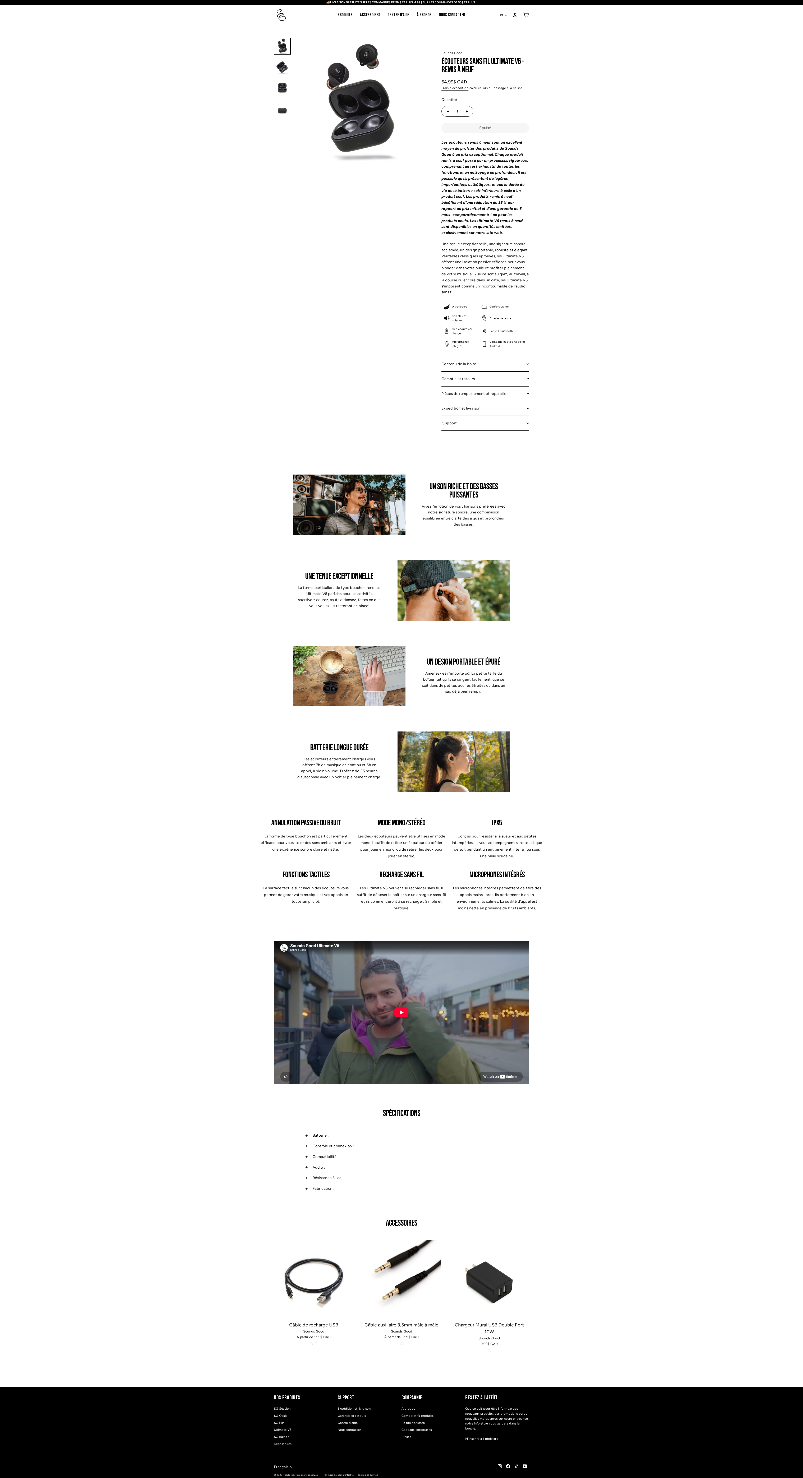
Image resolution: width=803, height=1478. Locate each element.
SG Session (282, 1408)
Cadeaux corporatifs (417, 1430)
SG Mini (279, 1423)
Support (449, 423)
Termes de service (368, 1475)
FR (502, 15)
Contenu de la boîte (458, 363)
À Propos (424, 15)
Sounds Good (452, 53)
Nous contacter (452, 15)
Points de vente (413, 1423)
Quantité (449, 99)
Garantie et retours (458, 378)
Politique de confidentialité (339, 1475)
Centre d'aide (398, 15)
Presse (406, 1437)
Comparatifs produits (417, 1416)
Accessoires (370, 15)
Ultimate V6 (283, 1430)
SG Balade (281, 1437)
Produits (345, 15)
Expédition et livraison (460, 408)
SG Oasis (280, 1416)
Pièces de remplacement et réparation (475, 393)
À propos (408, 1408)
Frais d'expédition (454, 88)
